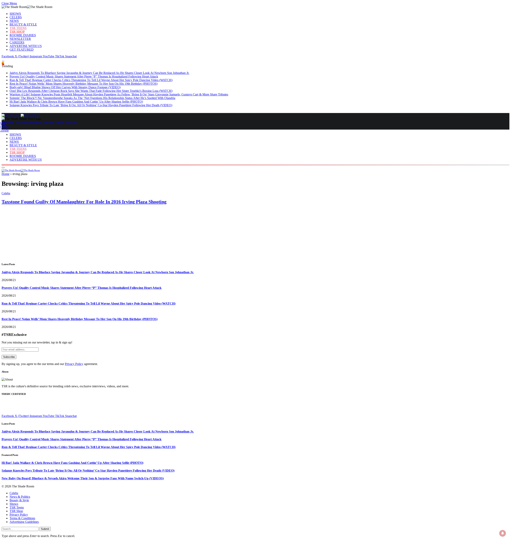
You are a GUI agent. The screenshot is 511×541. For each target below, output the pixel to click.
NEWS (14, 21)
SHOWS (15, 13)
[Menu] (3, 61)
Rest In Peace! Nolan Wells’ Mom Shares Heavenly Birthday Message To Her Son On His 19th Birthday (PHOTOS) (83, 83)
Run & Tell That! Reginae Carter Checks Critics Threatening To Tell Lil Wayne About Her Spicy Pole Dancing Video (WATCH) (91, 80)
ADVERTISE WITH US (26, 46)
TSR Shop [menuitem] (16, 511)
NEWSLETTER (20, 38)
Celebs (6, 193)
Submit (45, 528)
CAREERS (17, 42)
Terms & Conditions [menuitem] (22, 518)
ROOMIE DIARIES (23, 35)
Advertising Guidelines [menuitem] (24, 521)
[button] (9, 3)
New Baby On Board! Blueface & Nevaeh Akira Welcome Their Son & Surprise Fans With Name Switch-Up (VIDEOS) (83, 478)
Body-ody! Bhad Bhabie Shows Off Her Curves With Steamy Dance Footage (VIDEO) (65, 87)
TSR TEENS (18, 28)
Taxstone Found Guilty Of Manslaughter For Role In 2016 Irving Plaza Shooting (84, 201)
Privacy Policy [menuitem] (19, 514)
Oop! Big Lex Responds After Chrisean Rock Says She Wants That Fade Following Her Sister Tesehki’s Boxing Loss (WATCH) (91, 90)
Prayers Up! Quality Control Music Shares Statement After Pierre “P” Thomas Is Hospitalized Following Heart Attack (84, 76)
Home (5, 174)
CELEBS (16, 17)
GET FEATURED (22, 49)
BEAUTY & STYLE (23, 24)
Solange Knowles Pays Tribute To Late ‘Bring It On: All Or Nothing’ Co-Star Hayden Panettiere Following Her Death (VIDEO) (91, 105)
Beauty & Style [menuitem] (19, 500)
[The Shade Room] (21, 115)
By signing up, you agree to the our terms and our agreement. (50, 364)
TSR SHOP (17, 31)
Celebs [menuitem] (14, 493)
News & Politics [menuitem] (20, 496)
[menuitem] (259, 493)
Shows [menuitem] (14, 504)
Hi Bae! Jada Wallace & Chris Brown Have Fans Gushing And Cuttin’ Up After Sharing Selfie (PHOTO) (76, 101)
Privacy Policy (74, 364)
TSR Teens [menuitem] (17, 507)
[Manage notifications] (502, 533)
